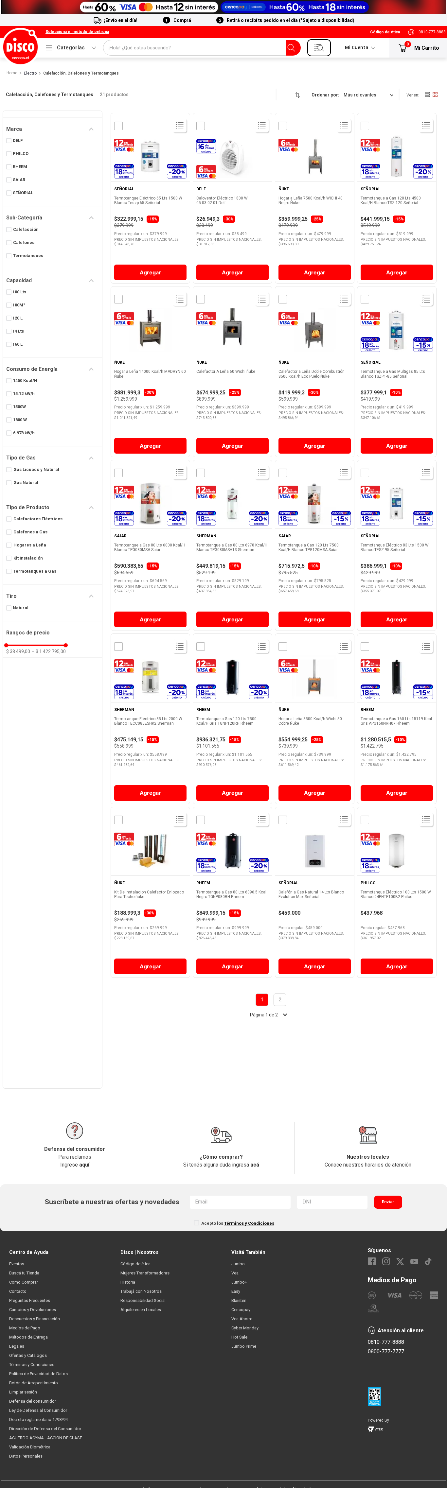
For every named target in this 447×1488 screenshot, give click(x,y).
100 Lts (19, 291)
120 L (17, 318)
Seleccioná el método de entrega (77, 32)
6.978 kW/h (24, 432)
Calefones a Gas (30, 531)
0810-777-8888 (432, 32)
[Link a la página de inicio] (11, 73)
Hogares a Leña (29, 545)
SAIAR (19, 179)
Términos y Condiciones (249, 1223)
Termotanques (28, 255)
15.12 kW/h (24, 393)
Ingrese (74, 1165)
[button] (77, 32)
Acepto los (237, 1223)
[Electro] (223, 7)
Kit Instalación (28, 558)
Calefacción (26, 229)
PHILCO (20, 153)
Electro (30, 73)
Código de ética (385, 32)
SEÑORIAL (23, 192)
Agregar (150, 272)
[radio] (427, 94)
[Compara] (118, 126)
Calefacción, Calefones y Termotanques (81, 73)
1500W (19, 406)
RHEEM (20, 166)
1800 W (20, 419)
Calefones (23, 242)
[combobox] (202, 48)
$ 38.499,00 (18, 651)
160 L (17, 344)
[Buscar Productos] (291, 48)
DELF (18, 140)
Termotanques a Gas (34, 571)
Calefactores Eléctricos (38, 518)
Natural (20, 607)
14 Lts (18, 331)
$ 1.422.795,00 (48, 651)
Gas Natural (25, 482)
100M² (18, 305)
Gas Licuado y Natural (36, 469)
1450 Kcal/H (25, 380)
